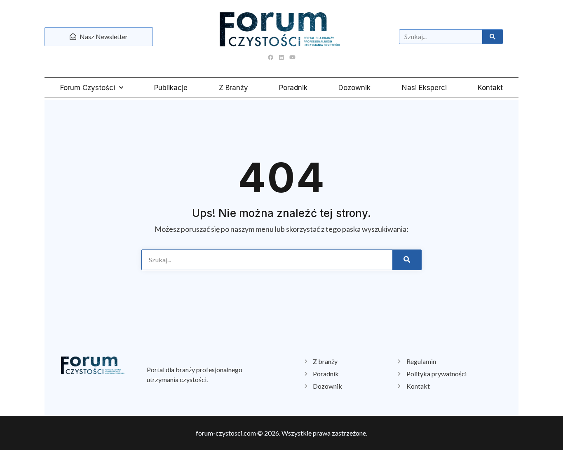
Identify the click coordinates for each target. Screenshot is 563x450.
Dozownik (354, 88)
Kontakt (490, 88)
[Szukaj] (492, 37)
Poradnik (293, 88)
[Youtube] (292, 57)
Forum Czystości (87, 88)
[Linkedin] (281, 57)
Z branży (233, 88)
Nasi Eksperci (424, 88)
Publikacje (171, 88)
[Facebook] (270, 57)
